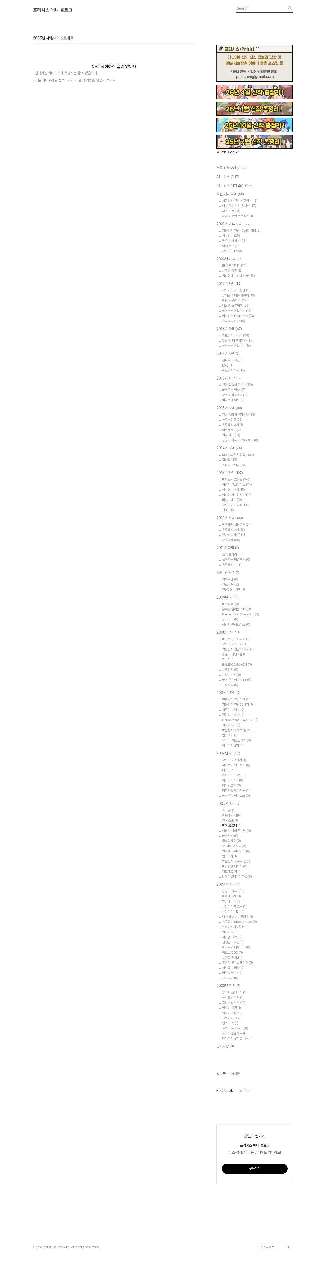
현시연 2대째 (233, 490)
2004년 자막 (228, 884)
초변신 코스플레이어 (237, 963)
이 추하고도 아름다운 (237, 917)
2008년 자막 (228, 632)
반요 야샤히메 (234, 241)
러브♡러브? (232, 973)
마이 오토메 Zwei (236, 796)
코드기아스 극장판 (235, 290)
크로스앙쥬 (232, 420)
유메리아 (230, 978)
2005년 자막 (228, 803)
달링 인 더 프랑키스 (237, 341)
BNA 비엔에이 (234, 265)
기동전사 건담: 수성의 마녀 (241, 231)
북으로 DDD (232, 952)
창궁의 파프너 (233, 891)
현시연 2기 (231, 725)
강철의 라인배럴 (234, 654)
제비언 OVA (232, 937)
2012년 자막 (229, 518)
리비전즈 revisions (238, 316)
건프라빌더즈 (233, 584)
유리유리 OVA (233, 321)
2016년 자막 (229, 378)
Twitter (244, 1091)
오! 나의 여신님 (234, 846)
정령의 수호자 (233, 715)
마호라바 (230, 836)
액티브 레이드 (233, 400)
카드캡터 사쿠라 (235, 335)
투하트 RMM (233, 957)
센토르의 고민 (233, 360)
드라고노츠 (231, 675)
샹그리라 (230, 619)
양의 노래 (230, 1023)
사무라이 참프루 (234, 906)
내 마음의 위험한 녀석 (239, 206)
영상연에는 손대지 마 (238, 276)
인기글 (235, 1074)
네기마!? (230, 770)
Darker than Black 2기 (240, 614)
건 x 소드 (230, 820)
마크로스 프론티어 (235, 639)
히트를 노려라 (233, 968)
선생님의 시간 (233, 942)
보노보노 (232, 251)
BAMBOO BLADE (237, 664)
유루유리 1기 (232, 565)
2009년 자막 (228, 597)
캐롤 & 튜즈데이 (235, 306)
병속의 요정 (231, 1008)
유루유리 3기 (232, 425)
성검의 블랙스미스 (236, 624)
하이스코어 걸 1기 (236, 346)
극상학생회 (231, 841)
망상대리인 (231, 901)
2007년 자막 (228, 693)
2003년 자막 (228, 986)
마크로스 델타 (234, 390)
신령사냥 (230, 685)
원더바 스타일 (233, 1013)
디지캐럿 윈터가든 (235, 791)
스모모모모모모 (234, 775)
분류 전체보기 (231, 168)
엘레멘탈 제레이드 (236, 851)
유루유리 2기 (233, 530)
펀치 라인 (231, 435)
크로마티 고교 (233, 1018)
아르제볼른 (232, 430)
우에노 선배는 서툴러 (238, 295)
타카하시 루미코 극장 (238, 1038)
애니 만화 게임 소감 (234, 185)
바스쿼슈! (230, 604)
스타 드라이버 (233, 554)
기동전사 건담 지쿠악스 (239, 201)
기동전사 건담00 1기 (237, 704)
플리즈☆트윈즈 (234, 1003)
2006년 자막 (228, 753)
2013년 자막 (229, 473)
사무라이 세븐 (233, 911)
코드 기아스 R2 (234, 644)
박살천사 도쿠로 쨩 (236, 861)
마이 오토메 (232, 825)
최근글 (221, 1074)
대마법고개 (231, 785)
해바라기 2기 (233, 745)
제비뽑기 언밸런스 (236, 765)
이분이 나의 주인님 (236, 831)
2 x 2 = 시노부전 (235, 927)
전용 (228, 510)
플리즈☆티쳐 (232, 998)
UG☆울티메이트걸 (237, 877)
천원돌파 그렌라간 (235, 699)
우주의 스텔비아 (234, 992)
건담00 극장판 (233, 589)
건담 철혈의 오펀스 (237, 385)
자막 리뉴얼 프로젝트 (237, 216)
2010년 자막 (227, 572)
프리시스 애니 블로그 (52, 10)
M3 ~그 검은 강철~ (238, 455)
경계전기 (231, 236)
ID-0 (228, 365)
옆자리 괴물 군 (234, 535)
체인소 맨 (231, 211)
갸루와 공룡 (232, 271)
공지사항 (225, 1046)
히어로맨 (230, 579)
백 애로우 (231, 246)
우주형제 (231, 540)
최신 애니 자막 (230, 194)
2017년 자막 (229, 353)
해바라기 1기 (232, 780)
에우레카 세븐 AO (237, 525)
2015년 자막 (229, 408)
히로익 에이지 (233, 710)
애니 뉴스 (227, 177)
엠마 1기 (229, 856)
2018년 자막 (229, 329)
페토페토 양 (232, 871)
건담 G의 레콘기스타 (238, 415)
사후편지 (230, 670)
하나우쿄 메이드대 (236, 947)
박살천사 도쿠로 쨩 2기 (239, 730)
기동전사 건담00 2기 (237, 649)
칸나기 (228, 659)
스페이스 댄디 (234, 465)
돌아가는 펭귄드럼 (236, 560)
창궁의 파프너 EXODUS (240, 440)
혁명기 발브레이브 (237, 484)
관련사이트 (268, 1247)
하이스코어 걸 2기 (236, 311)
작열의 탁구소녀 (235, 395)
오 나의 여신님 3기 (236, 740)
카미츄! (228, 810)
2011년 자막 (227, 548)
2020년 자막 (229, 259)
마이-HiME (231, 896)
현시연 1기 (231, 932)
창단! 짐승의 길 (234, 300)
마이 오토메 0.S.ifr (236, 680)
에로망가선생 (233, 370)
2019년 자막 (229, 284)
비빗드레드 (232, 500)
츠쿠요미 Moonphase (239, 922)
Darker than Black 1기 (240, 720)
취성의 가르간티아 (236, 495)
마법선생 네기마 (234, 866)
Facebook (224, 1091)
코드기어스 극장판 (235, 505)
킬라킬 (229, 460)
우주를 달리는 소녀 (236, 609)
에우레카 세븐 (233, 815)
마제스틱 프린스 (235, 479)
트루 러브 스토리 (235, 1028)
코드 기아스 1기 (234, 760)
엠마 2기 (229, 735)
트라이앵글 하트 (234, 1033)
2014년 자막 (229, 448)
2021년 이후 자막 (233, 224)
